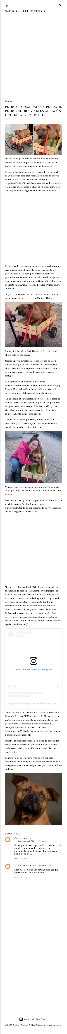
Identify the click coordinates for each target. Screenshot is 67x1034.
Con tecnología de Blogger (36, 1019)
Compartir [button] (10, 101)
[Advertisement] (33, 58)
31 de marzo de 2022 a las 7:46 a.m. (31, 841)
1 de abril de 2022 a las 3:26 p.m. (40, 865)
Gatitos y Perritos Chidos (25, 11)
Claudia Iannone (23, 838)
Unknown (19, 865)
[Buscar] (60, 5)
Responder (20, 858)
